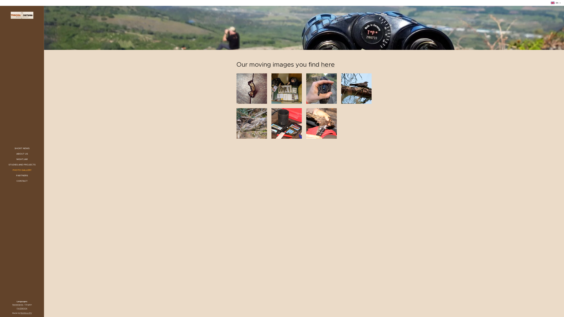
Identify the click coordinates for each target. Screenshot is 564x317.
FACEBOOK (22, 308)
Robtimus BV (26, 313)
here (328, 64)
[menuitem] (22, 148)
